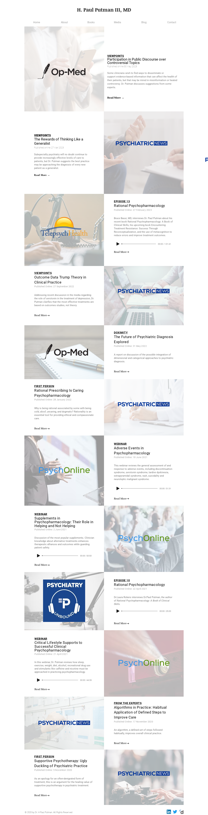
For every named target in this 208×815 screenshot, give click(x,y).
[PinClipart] (181, 812)
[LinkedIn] (169, 812)
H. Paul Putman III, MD (104, 9)
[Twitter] (175, 812)
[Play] (118, 244)
